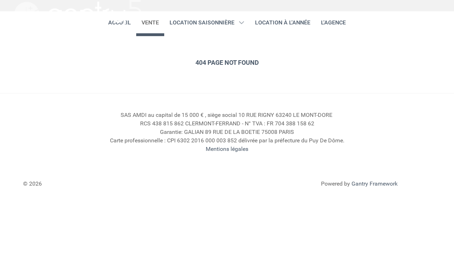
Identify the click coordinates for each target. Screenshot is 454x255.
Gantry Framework (374, 183)
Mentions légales (227, 149)
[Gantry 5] (78, 14)
